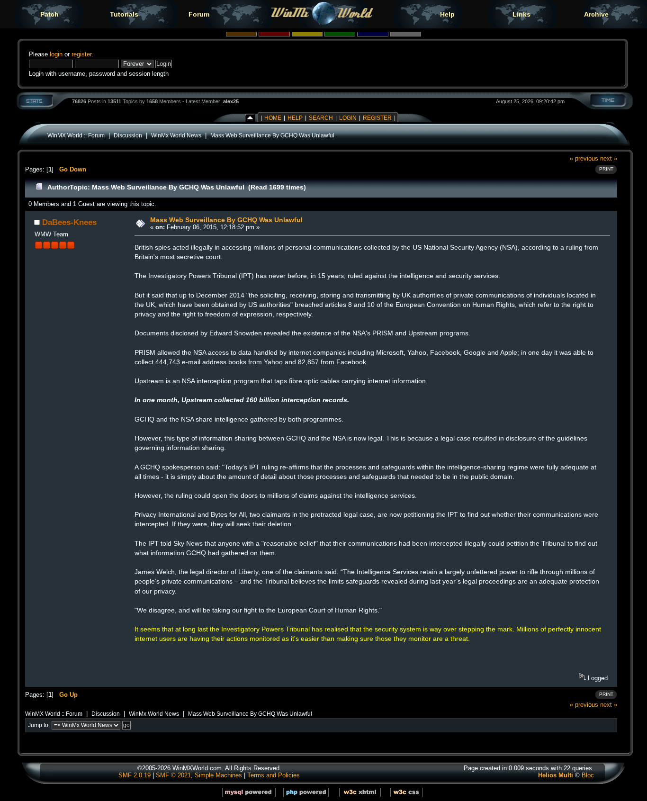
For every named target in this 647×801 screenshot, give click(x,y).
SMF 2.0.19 (134, 775)
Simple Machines (218, 775)
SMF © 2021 (173, 775)
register (81, 54)
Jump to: (39, 725)
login (56, 54)
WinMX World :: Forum (76, 135)
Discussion (128, 135)
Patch (49, 14)
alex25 (231, 101)
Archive (596, 14)
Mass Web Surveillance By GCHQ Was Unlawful (272, 135)
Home (272, 118)
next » (608, 158)
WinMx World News (176, 135)
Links (521, 14)
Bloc (588, 775)
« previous (584, 158)
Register (377, 118)
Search (321, 118)
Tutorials (124, 14)
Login (348, 118)
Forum (199, 14)
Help (447, 14)
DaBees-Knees (69, 222)
